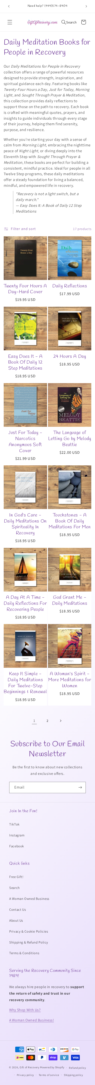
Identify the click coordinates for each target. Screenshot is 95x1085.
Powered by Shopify (52, 1067)
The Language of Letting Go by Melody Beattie (69, 439)
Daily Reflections (69, 286)
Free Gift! (16, 877)
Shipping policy (73, 1075)
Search (14, 887)
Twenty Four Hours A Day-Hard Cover (25, 289)
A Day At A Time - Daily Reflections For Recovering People (25, 603)
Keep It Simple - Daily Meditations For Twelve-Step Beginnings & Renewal (25, 683)
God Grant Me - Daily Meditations (69, 600)
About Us (16, 920)
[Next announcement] (86, 6)
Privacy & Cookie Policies (28, 931)
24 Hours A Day (69, 357)
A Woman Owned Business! (31, 1020)
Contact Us (17, 909)
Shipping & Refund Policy (28, 942)
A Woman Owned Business (29, 898)
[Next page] (60, 720)
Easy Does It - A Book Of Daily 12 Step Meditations (25, 363)
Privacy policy (25, 1075)
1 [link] (34, 720)
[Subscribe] (80, 787)
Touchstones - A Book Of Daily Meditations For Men (70, 521)
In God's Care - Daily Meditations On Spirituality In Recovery (25, 524)
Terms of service (49, 1075)
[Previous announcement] (9, 6)
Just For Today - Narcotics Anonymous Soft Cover (25, 442)
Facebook (16, 846)
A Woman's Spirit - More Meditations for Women (69, 680)
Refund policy (77, 1067)
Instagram (17, 835)
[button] (9, 22)
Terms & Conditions (24, 953)
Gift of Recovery (29, 1067)
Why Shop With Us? (25, 1009)
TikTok (14, 824)
